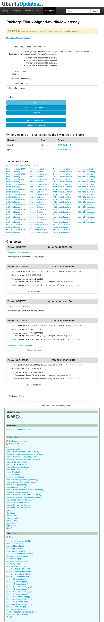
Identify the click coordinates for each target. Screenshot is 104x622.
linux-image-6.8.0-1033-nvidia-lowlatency (16, 225)
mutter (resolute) (13, 472)
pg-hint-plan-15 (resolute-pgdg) (19, 604)
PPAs (39, 10)
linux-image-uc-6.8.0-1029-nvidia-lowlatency (62, 210)
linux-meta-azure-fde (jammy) (18, 467)
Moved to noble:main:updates (18, 38)
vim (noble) (10, 523)
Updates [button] (28, 10)
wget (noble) (11, 525)
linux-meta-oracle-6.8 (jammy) (18, 505)
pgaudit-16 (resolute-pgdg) (17, 594)
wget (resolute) (12, 518)
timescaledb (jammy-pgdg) (17, 561)
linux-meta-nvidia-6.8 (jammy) (18, 507)
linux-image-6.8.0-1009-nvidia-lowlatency (16, 170)
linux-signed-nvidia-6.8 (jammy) (19, 499)
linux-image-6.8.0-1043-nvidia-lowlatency (39, 190)
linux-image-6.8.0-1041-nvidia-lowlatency (39, 185)
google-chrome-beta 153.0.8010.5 (20, 429)
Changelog (16, 10)
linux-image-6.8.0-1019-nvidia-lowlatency (16, 190)
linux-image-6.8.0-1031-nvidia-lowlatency (16, 220)
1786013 (11, 291)
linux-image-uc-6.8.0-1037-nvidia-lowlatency (86, 170)
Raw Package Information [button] (36, 102)
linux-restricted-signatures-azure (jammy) (23, 451)
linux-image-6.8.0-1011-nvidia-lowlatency (16, 175)
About (35, 405)
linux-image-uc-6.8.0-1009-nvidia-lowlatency (39, 230)
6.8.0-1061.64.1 (64, 145)
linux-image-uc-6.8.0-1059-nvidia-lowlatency (86, 220)
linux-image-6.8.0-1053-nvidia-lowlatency (39, 215)
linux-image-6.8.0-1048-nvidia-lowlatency (39, 200)
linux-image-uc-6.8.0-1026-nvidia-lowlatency (62, 200)
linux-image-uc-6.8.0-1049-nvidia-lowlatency (86, 200)
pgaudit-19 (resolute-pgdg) (17, 579)
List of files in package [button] (36, 120)
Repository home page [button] (36, 125)
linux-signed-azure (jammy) (17, 462)
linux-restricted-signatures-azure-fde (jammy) (24, 454)
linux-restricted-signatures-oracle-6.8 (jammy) (24, 492)
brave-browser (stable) (15, 551)
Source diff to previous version (19, 345)
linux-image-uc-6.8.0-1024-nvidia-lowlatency (62, 195)
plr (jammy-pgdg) (13, 563)
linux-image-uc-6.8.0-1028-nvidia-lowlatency (62, 205)
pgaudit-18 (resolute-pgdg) (17, 584)
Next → (24, 396)
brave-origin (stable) (14, 548)
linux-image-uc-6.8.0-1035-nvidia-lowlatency (62, 230)
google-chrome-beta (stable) (17, 576)
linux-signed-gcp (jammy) (16, 484)
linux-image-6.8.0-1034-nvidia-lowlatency (16, 230)
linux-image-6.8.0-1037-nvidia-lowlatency (39, 175)
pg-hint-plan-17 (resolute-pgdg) (19, 591)
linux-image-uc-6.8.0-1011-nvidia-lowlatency (62, 170)
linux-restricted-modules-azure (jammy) (22, 456)
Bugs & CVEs (14, 443)
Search (95, 11)
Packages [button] (49, 10)
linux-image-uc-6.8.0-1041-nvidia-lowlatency (86, 180)
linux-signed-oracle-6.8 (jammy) (19, 502)
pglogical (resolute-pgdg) (16, 609)
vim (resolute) (12, 515)
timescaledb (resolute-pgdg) (17, 556)
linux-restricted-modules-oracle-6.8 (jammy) (24, 494)
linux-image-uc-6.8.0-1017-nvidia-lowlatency (62, 180)
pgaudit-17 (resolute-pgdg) (17, 589)
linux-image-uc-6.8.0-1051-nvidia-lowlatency (86, 205)
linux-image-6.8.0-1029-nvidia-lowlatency (16, 215)
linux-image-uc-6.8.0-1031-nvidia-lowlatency (62, 215)
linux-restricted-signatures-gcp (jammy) (22, 479)
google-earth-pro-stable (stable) (19, 568)
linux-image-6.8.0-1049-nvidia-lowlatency (39, 205)
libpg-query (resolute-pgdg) (17, 614)
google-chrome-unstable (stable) (19, 553)
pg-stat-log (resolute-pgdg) (17, 581)
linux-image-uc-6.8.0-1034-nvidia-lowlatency (62, 225)
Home (5, 10)
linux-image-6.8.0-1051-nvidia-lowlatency (39, 210)
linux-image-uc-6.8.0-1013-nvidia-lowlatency (62, 175)
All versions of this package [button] (36, 107)
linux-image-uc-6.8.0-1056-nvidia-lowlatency (86, 215)
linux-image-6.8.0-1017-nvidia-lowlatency (16, 185)
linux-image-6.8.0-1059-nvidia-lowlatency (39, 225)
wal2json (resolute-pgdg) (16, 606)
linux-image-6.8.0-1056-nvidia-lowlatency (39, 220)
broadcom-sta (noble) (15, 477)
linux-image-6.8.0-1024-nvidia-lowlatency (16, 200)
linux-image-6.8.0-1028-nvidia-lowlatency (16, 210)
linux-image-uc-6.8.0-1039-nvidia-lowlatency (86, 175)
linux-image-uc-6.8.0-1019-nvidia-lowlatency (62, 185)
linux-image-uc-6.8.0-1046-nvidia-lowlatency (86, 190)
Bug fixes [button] (36, 112)
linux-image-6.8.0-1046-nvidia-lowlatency (39, 195)
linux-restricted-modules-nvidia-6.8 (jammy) (23, 497)
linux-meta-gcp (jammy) (15, 487)
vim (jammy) (11, 513)
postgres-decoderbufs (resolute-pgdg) (21, 611)
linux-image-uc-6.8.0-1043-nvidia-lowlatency (86, 185)
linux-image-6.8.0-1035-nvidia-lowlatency (39, 170)
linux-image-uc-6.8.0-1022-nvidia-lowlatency (62, 190)
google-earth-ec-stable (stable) (18, 571)
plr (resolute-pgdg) (13, 558)
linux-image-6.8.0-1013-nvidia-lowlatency (16, 180)
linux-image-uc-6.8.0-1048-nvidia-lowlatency (86, 195)
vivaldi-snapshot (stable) (16, 566)
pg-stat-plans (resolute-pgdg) (18, 596)
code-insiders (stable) (15, 546)
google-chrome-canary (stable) (18, 541)
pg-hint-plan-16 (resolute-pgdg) (19, 599)
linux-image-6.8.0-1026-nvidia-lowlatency (16, 205)
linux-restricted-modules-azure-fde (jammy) (23, 459)
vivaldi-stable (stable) (14, 543)
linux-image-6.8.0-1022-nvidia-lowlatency (16, 195)
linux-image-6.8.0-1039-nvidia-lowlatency (39, 180)
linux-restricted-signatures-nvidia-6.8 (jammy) (24, 489)
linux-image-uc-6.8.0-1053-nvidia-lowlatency (86, 210)
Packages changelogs (18, 441)
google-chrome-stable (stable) (18, 574)
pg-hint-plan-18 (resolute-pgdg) (19, 586)
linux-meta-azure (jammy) (16, 469)
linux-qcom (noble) (13, 449)
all (11, 528)
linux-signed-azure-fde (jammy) (19, 464)
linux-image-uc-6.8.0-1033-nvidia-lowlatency (62, 220)
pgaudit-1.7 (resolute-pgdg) (17, 601)
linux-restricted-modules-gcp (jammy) (21, 482)
